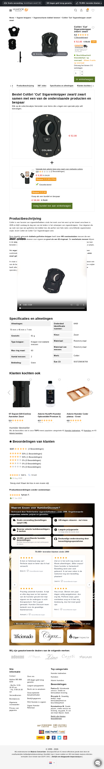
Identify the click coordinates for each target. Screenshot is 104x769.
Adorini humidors (16, 433)
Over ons (30, 676)
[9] (86, 35)
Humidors (87, 431)
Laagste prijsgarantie (68, 529)
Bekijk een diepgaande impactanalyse (67, 757)
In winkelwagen (84, 79)
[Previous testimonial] (14, 584)
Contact (12, 676)
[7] (22, 449)
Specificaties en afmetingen (61, 86)
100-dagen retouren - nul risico (73, 520)
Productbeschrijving (25, 86)
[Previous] (10, 85)
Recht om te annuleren (36, 689)
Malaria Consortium (38, 752)
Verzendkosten (15, 695)
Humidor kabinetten (72, 431)
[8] (85, 35)
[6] (83, 35)
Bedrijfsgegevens (34, 698)
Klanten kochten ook (85, 86)
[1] (13, 420)
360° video (42, 86)
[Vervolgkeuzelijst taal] (52, 762)
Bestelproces (14, 699)
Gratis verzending (24, 3)
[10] (49, 171)
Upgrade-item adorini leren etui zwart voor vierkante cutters (59, 169)
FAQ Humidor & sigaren (36, 702)
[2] (78, 35)
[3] (79, 35)
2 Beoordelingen (81, 37)
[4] (80, 35)
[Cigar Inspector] (79, 636)
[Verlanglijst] (93, 11)
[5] (22, 420)
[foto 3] (17, 57)
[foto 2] (17, 44)
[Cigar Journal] (51, 636)
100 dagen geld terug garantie (59, 3)
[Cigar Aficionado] (23, 636)
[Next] (93, 85)
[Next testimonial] (89, 584)
